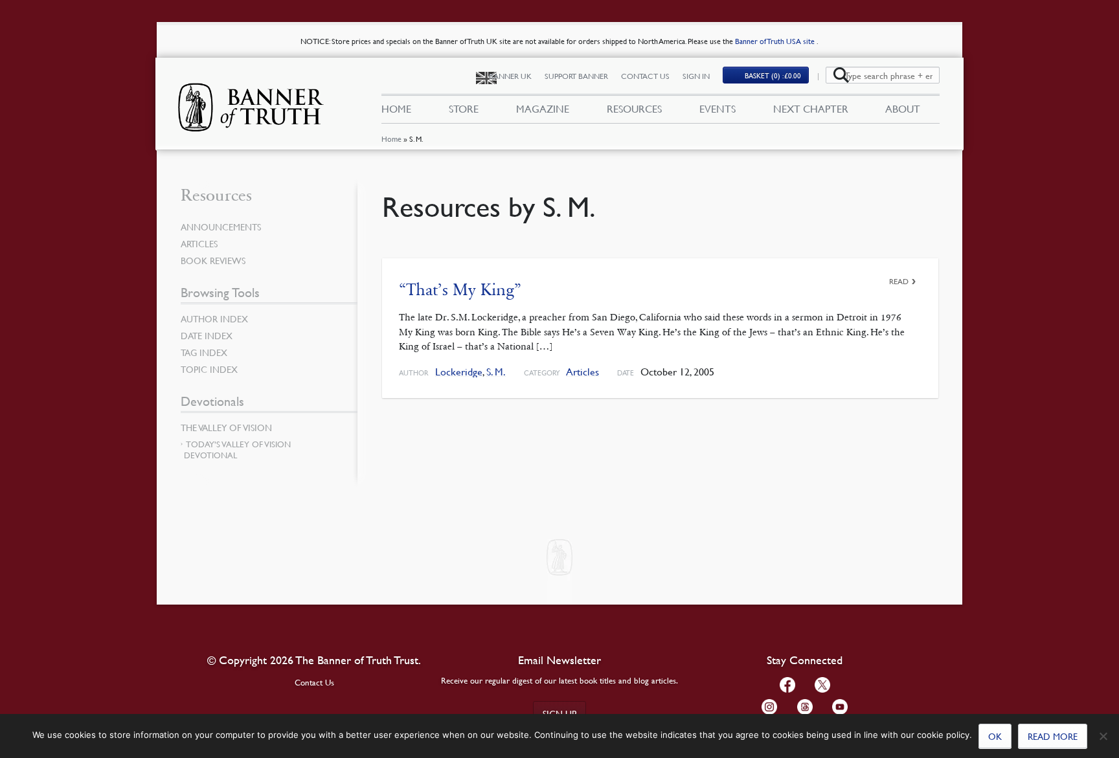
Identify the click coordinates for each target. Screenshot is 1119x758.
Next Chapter (810, 108)
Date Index (206, 335)
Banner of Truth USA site (776, 41)
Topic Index (209, 369)
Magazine (542, 108)
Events (717, 108)
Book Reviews (213, 260)
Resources (634, 108)
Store (464, 108)
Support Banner (576, 76)
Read (899, 281)
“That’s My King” (460, 290)
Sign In (696, 76)
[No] (1102, 736)
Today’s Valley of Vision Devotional (237, 449)
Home (391, 139)
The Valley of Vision (226, 427)
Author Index (214, 318)
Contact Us (645, 76)
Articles (582, 372)
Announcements (221, 226)
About (902, 108)
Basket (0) (773, 75)
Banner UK (510, 76)
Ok (995, 736)
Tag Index (204, 352)
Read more (1053, 736)
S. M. (496, 372)
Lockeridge (458, 372)
